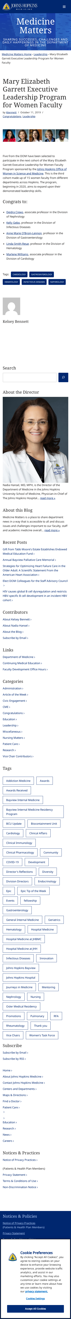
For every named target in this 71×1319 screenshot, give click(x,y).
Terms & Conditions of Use (19, 1181)
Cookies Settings (35, 1298)
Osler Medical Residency (21, 1006)
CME (5, 707)
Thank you (40, 1025)
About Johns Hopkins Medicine (22, 1076)
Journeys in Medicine (19, 987)
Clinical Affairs (38, 833)
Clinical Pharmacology (20, 852)
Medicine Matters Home (16, 54)
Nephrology (57, 282)
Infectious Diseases (34, 282)
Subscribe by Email (14, 638)
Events (10, 900)
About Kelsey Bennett (16, 619)
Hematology (11, 282)
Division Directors (17, 881)
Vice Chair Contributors (17, 756)
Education (9, 719)
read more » (47, 498)
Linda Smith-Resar (17, 243)
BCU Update (13, 823)
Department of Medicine (18, 657)
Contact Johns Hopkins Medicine (23, 1082)
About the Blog (12, 631)
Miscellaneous (12, 731)
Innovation (46, 958)
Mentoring (48, 987)
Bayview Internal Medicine (23, 800)
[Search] (63, 377)
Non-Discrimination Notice (19, 1187)
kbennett (11, 112)
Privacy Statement (14, 1174)
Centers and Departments (19, 1089)
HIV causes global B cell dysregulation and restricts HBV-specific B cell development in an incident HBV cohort (35, 596)
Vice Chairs (13, 1035)
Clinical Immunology (19, 843)
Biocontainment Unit (44, 823)
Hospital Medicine (42, 929)
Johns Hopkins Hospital (20, 977)
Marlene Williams (17, 254)
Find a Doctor (11, 1101)
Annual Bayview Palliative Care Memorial (28, 560)
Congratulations (12, 116)
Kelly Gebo (13, 222)
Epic (8, 891)
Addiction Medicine (18, 781)
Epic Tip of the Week (33, 891)
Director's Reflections (19, 871)
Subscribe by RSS (13, 1058)
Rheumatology (15, 1025)
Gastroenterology (41, 274)
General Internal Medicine (22, 920)
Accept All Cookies (35, 1308)
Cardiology (19, 274)
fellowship (30, 900)
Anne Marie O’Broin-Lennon (24, 233)
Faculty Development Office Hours (24, 669)
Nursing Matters (13, 737)
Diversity (47, 871)
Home (6, 1070)
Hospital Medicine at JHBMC (23, 939)
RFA (56, 1016)
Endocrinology (47, 881)
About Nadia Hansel (15, 625)
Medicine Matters (35, 25)
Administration (12, 688)
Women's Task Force (42, 1035)
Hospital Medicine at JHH (21, 948)
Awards (44, 781)
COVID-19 (12, 862)
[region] (35, 1278)
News (6, 1134)
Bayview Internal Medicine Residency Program (29, 812)
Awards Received (16, 790)
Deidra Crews (14, 212)
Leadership (41, 54)
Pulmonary (37, 1016)
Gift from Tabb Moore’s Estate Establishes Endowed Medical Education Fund (35, 551)
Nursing (36, 997)
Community (51, 852)
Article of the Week (14, 694)
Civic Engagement (14, 700)
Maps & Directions (14, 1095)
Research (8, 750)
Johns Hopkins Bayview (21, 968)
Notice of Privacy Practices (19, 1160)
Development (36, 862)
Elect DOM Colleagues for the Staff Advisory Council (35, 581)
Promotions (13, 1016)
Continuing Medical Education (21, 663)
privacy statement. (36, 1291)
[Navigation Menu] (64, 7)
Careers (7, 1141)
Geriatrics (54, 920)
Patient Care (10, 744)
